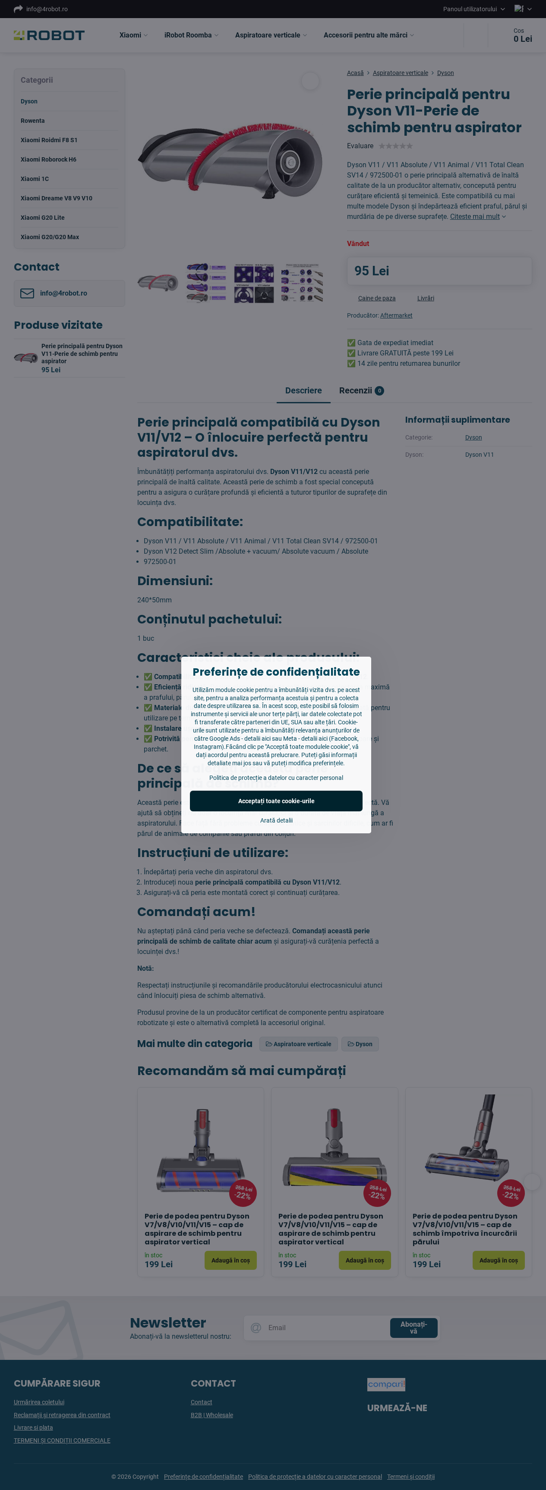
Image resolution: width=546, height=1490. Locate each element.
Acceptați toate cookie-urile (276, 801)
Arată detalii (276, 820)
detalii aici (257, 738)
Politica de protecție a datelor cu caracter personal (276, 777)
